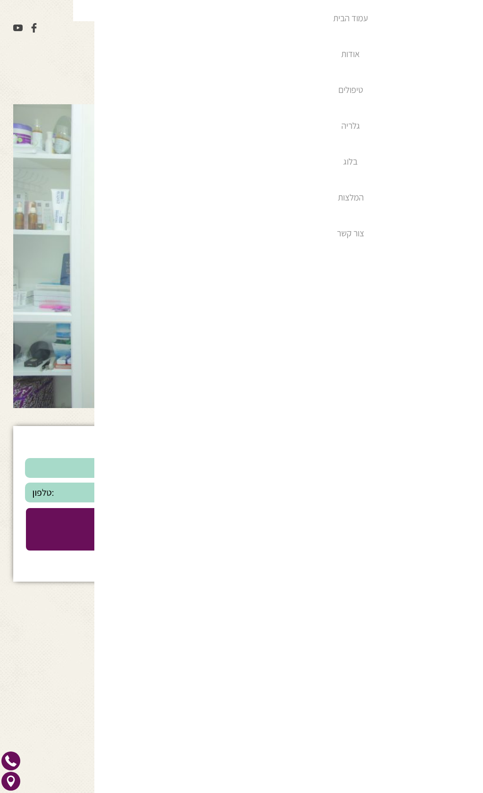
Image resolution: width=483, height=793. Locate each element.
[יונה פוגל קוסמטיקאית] (327, 29)
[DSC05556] (241, 405)
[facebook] (33, 29)
